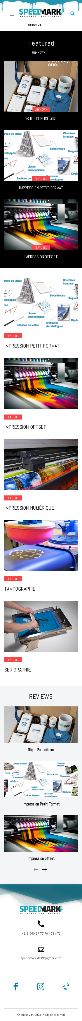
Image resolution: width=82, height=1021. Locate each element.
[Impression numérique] (41, 464)
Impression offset (41, 257)
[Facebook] (15, 987)
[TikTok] (65, 987)
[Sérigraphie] (41, 626)
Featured (41, 179)
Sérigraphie (17, 669)
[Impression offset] (41, 224)
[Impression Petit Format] (41, 155)
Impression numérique (29, 507)
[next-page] (44, 869)
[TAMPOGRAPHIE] (41, 545)
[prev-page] (36, 869)
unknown (39, 52)
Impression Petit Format (41, 188)
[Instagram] (40, 987)
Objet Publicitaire (41, 119)
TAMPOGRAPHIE (19, 588)
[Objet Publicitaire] (41, 86)
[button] (72, 13)
